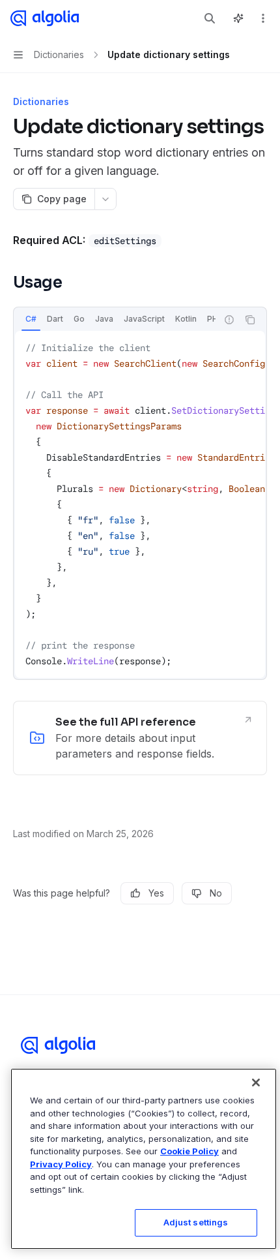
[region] (143, 1159)
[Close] (256, 1082)
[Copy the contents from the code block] (250, 319)
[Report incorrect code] (229, 319)
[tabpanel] (140, 504)
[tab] (30, 319)
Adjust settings (196, 1222)
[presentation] (115, 320)
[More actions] (263, 18)
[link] (140, 738)
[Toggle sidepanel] (238, 18)
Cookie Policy (189, 1151)
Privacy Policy (61, 1164)
